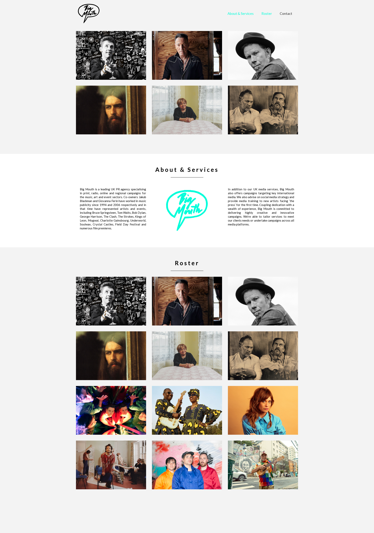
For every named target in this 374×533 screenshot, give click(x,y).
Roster (266, 13)
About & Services (241, 13)
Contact (286, 13)
